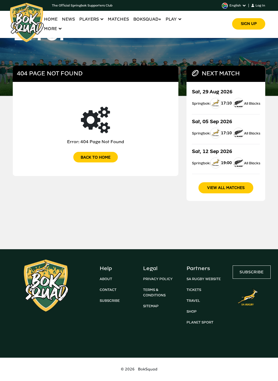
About (106, 279)
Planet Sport (200, 322)
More (50, 28)
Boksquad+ (147, 19)
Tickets (194, 289)
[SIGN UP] (248, 16)
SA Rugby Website (204, 279)
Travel (193, 300)
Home (51, 19)
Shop (192, 311)
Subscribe (110, 300)
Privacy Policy (158, 279)
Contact (108, 289)
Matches (118, 19)
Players (89, 19)
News (68, 19)
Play (171, 19)
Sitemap (151, 306)
